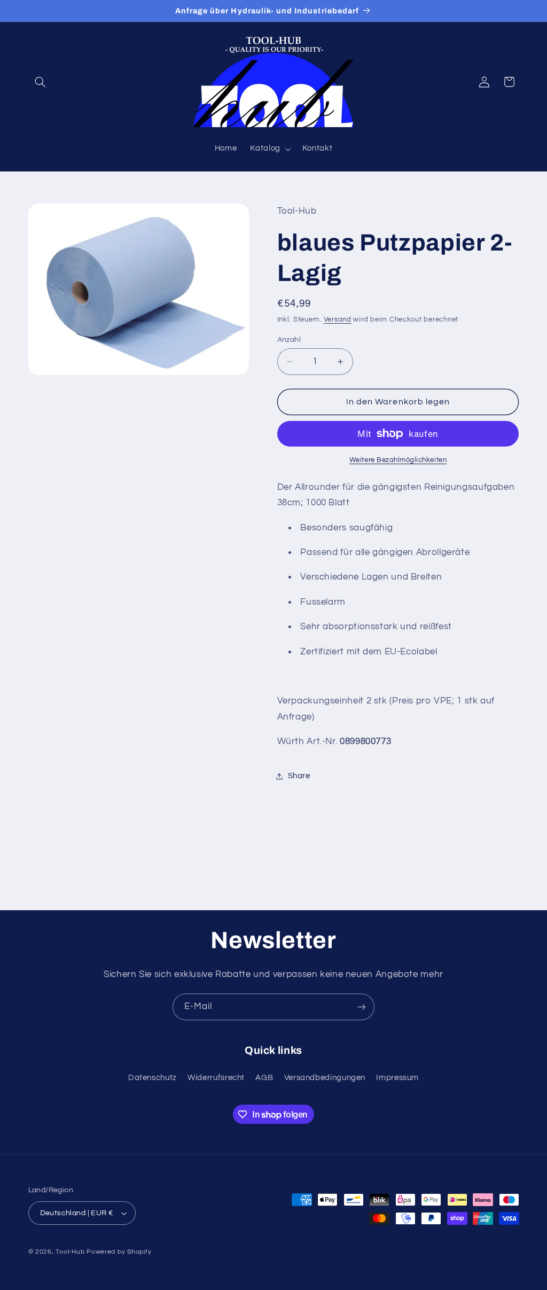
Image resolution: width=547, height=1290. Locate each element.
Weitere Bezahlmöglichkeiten (398, 460)
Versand (337, 319)
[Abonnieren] (361, 1007)
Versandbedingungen (324, 1078)
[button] (40, 81)
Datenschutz (152, 1078)
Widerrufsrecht (216, 1078)
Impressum (397, 1078)
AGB (264, 1078)
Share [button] (299, 776)
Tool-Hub (70, 1252)
